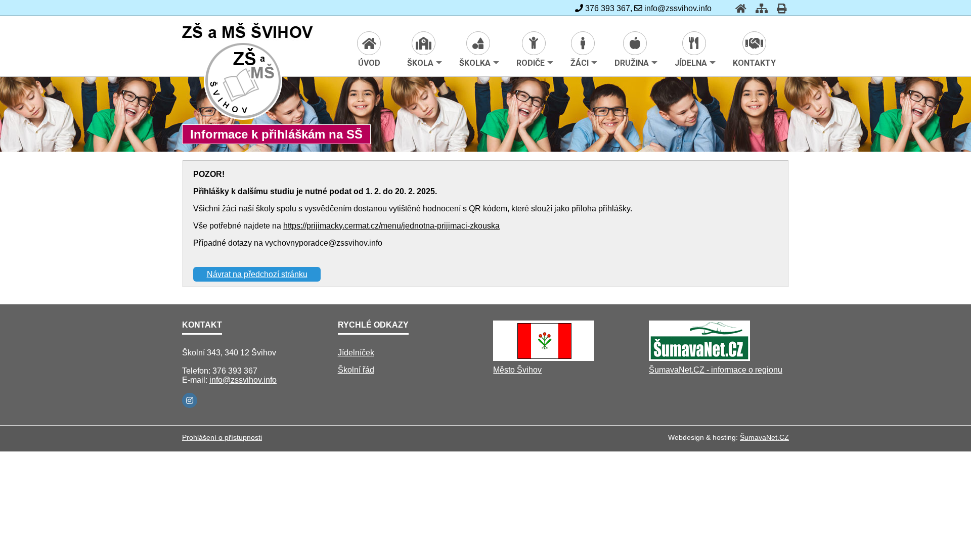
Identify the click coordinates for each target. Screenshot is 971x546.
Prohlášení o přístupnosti (222, 437)
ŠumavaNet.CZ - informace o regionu (715, 370)
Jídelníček (356, 352)
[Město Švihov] (543, 358)
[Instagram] (189, 400)
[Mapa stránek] (758, 8)
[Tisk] (778, 8)
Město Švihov (517, 370)
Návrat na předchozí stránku (257, 274)
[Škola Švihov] (243, 118)
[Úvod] (738, 8)
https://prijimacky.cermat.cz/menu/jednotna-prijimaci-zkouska (391, 225)
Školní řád (356, 370)
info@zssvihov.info (243, 380)
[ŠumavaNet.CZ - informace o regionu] (699, 358)
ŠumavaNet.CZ (764, 437)
